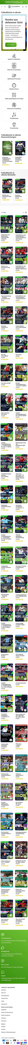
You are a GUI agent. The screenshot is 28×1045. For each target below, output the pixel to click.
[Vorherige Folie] (3, 32)
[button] (24, 1044)
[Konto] (23, 6)
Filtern (4, 212)
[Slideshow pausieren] (12, 49)
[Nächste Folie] (24, 32)
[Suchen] (5, 6)
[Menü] (1, 6)
